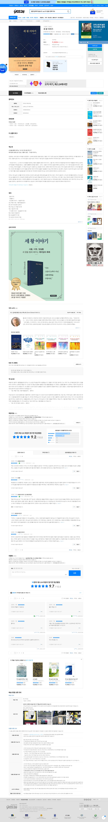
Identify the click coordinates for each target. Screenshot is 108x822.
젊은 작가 (73, 17)
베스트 (19, 17)
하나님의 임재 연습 (53, 679)
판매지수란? (69, 34)
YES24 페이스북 (86, 799)
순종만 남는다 (96, 168)
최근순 (70, 456)
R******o (20, 534)
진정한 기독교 (14, 351)
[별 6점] (18, 568)
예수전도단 (58, 31)
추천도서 (96, 17)
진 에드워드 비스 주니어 (48, 31)
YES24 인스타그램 (90, 799)
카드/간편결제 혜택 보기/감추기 (67, 52)
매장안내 (36, 17)
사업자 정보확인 (49, 808)
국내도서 (15, 21)
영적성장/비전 (46, 21)
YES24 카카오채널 (84, 799)
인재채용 (13, 799)
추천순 (74, 456)
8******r (89, 199)
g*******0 (37, 616)
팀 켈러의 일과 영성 (97, 129)
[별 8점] (20, 568)
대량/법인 (101, 17)
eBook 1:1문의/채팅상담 (94, 806)
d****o (75, 649)
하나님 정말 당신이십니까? (71, 679)
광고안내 (44, 799)
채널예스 (42, 17)
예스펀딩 (50, 17)
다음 (20, 456)
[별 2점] (14, 568)
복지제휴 (54, 799)
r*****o (21, 496)
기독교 (89, 216)
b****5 (89, 228)
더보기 (100, 100)
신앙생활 (38, 21)
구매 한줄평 (66, 598)
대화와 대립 (95, 176)
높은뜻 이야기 (96, 137)
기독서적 (89, 230)
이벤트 (27, 17)
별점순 (79, 456)
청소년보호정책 (32, 799)
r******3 (89, 214)
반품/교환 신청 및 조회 (34, 734)
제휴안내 (49, 799)
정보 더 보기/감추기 (53, 34)
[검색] (68, 11)
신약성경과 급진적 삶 (63, 351)
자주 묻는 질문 (90, 809)
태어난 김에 (55, 65)
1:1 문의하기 (82, 809)
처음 (12, 456)
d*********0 (21, 479)
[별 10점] (21, 568)
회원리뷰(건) (57, 34)
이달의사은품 (86, 17)
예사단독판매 (79, 17)
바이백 (31, 17)
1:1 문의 (41, 734)
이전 (14, 456)
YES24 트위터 (88, 799)
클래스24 (55, 17)
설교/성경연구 (34, 125)
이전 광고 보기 (101, 13)
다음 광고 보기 (103, 13)
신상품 (23, 17)
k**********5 (74, 632)
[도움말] (49, 44)
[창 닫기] (65, 61)
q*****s (20, 515)
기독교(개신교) (29, 21)
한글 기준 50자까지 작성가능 (18, 572)
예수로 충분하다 (96, 102)
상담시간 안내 (97, 809)
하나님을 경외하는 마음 (22, 679)
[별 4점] (16, 568)
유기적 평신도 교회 (50, 351)
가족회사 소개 (96, 800)
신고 (34, 463)
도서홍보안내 (39, 799)
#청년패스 (11, 136)
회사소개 (8, 799)
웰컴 (10, 21)
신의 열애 (35, 679)
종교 (21, 21)
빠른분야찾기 (13, 17)
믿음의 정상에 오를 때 (28, 351)
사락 (46, 17)
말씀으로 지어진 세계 (97, 185)
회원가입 (86, 5)
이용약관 (18, 799)
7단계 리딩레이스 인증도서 (93, 202)
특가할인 (92, 17)
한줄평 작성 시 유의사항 (80, 568)
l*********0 (22, 463)
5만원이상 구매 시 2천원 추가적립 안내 (67, 46)
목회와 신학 (27, 125)
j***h (38, 649)
